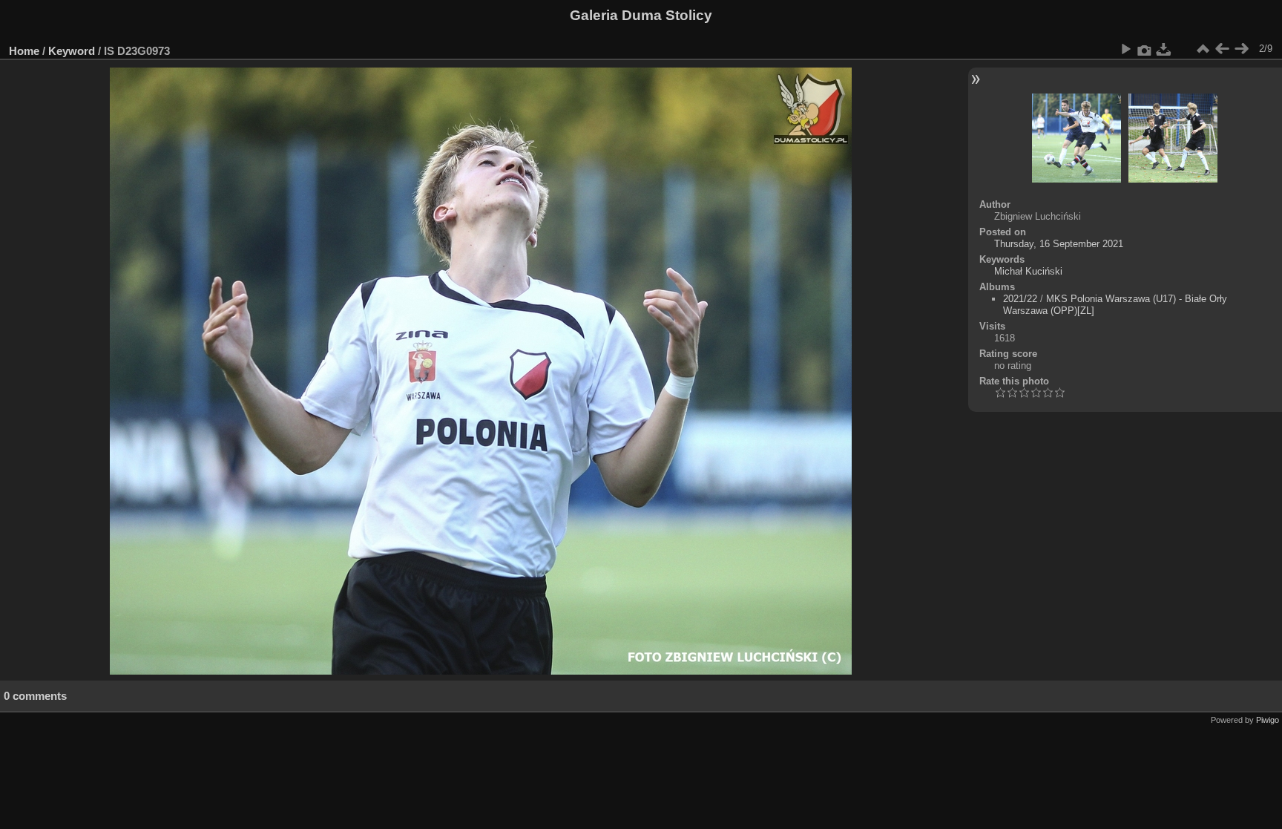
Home (24, 51)
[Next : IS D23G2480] (1241, 49)
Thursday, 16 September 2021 (1058, 243)
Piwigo (1267, 719)
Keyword (71, 51)
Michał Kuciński (1028, 271)
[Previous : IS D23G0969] (1222, 49)
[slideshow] (1125, 49)
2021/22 (1020, 298)
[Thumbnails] (1202, 49)
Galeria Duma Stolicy (641, 15)
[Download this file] (1164, 49)
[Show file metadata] (1144, 49)
